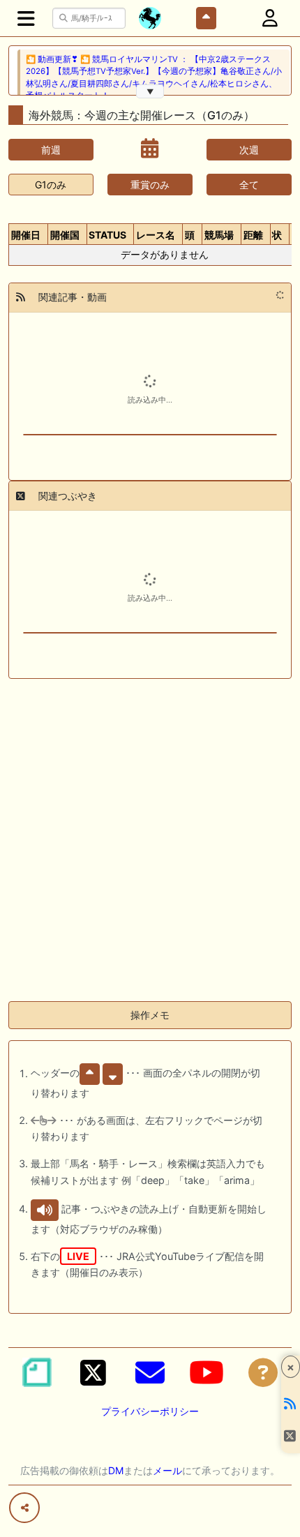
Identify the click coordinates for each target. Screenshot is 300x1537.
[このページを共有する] (24, 1507)
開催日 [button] (25, 235)
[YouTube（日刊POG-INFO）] (206, 1372)
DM (115, 1470)
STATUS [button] (107, 235)
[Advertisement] (150, 840)
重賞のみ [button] (150, 184)
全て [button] (249, 184)
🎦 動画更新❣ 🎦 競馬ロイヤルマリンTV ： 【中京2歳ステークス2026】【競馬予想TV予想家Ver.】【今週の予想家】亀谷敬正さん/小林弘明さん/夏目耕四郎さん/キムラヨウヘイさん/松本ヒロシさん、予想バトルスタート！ (154, 77)
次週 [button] (249, 150)
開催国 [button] (65, 235)
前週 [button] (51, 150)
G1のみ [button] (50, 184)
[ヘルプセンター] (263, 1372)
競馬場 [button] (219, 235)
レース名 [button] (155, 235)
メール (167, 1470)
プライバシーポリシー (150, 1411)
